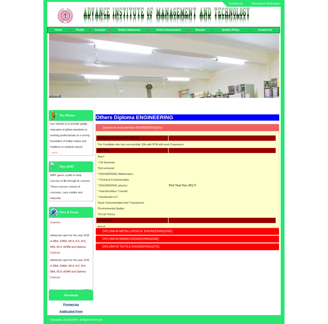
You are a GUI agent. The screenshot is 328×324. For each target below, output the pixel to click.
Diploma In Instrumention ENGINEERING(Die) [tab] (132, 127)
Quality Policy (230, 29)
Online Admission (129, 29)
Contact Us (236, 3)
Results (200, 29)
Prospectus (71, 304)
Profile (80, 29)
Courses (100, 29)
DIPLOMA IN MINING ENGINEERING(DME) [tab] (130, 239)
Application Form (71, 311)
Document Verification (266, 3)
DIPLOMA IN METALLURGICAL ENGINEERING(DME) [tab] (137, 231)
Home (58, 29)
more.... (55, 152)
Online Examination (168, 29)
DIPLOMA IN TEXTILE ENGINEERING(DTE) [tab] (130, 246)
